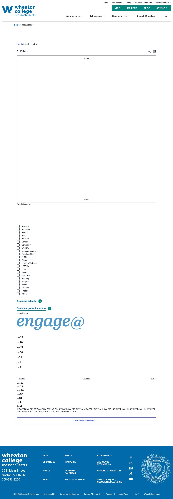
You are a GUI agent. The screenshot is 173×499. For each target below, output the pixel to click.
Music (24, 272)
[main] (86, 236)
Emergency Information (104, 463)
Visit (117, 8)
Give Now (160, 8)
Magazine (70, 462)
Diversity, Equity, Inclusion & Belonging (109, 480)
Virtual (24, 293)
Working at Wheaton (109, 470)
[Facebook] (131, 457)
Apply (147, 8)
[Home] (22, 10)
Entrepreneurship (29, 251)
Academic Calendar (27, 301)
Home (17, 25)
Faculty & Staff (28, 254)
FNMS (24, 257)
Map (45, 470)
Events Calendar (75, 479)
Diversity (25, 247)
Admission (96, 16)
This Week (86, 378)
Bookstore (103, 455)
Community (26, 244)
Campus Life (119, 16)
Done (86, 58)
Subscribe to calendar (85, 420)
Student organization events (31, 308)
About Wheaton (146, 16)
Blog (67, 455)
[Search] (166, 16)
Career (25, 241)
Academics (73, 16)
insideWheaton (162, 3)
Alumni (105, 3)
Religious (25, 281)
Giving (129, 3)
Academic (26, 226)
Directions (49, 462)
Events (20, 44)
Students (25, 287)
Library (25, 269)
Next (152, 378)
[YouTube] (131, 479)
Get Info (131, 8)
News (46, 479)
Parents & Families (143, 3)
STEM (24, 284)
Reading (25, 278)
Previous (22, 378)
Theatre (25, 290)
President (26, 275)
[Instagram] (131, 468)
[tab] (20, 337)
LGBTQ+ (25, 266)
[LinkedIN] (131, 463)
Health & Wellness (29, 263)
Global (24, 260)
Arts (23, 235)
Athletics (116, 3)
